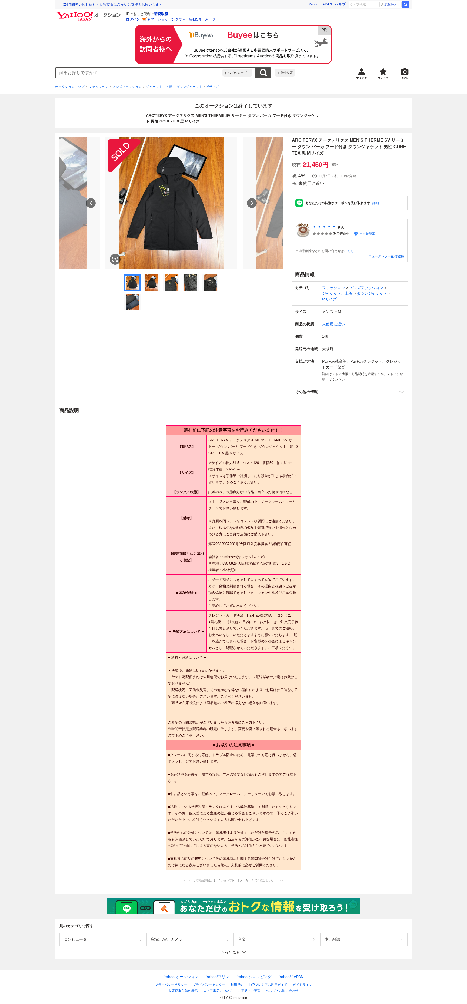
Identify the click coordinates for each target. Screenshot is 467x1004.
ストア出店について (217, 991)
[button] (350, 392)
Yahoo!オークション (181, 977)
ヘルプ (340, 4)
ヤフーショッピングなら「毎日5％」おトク (181, 19)
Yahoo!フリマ (217, 977)
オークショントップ (69, 87)
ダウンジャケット (189, 87)
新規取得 (161, 14)
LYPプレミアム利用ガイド (268, 985)
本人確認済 (367, 234)
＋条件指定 (285, 73)
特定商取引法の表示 (183, 991)
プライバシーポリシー (171, 985)
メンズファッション (127, 87)
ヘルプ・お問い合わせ (282, 991)
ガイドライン (302, 985)
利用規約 (237, 985)
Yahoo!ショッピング (254, 977)
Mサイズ (212, 87)
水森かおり (392, 4)
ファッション (98, 87)
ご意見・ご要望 (249, 991)
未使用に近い (333, 324)
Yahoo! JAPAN (320, 4)
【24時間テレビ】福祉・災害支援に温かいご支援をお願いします (112, 4)
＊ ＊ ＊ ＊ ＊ (324, 227)
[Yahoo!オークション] (89, 13)
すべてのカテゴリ (237, 73)
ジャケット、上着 (159, 87)
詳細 (375, 203)
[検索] (405, 4)
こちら (349, 251)
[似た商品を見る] (115, 259)
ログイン (133, 19)
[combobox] (139, 73)
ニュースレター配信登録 (386, 256)
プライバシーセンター (209, 985)
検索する (263, 72)
